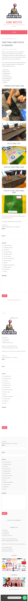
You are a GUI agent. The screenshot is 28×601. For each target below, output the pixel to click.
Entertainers (7, 269)
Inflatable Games (8, 254)
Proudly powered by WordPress (11, 597)
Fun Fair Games (7, 256)
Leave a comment (13, 49)
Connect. (9, 300)
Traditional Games (8, 247)
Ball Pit (5, 263)
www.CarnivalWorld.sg (14, 589)
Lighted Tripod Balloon (9, 265)
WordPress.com (16, 598)
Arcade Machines (8, 245)
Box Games (6, 249)
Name (4, 228)
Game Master (14, 22)
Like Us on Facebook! (14, 520)
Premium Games (8, 252)
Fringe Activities (7, 267)
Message (4, 275)
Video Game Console (9, 258)
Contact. (14, 300)
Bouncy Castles (7, 260)
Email (4, 236)
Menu (15, 32)
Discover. (18, 300)
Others (5, 271)
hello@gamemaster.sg (7, 535)
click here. (10, 218)
